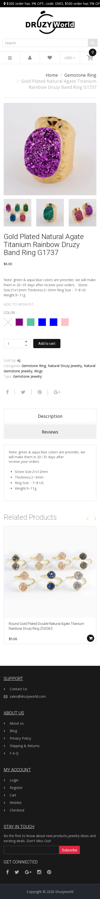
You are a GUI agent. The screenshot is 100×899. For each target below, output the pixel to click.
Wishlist (16, 802)
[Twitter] (22, 392)
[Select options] (90, 638)
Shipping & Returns (25, 745)
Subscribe (69, 850)
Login (14, 780)
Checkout (17, 810)
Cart (13, 795)
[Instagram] (39, 872)
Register (16, 787)
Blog (13, 730)
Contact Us (18, 689)
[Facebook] (7, 392)
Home (52, 75)
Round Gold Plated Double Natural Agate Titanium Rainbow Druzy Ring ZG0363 (46, 626)
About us (17, 723)
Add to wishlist (18, 304)
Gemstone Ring (80, 75)
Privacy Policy (20, 738)
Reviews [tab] (50, 432)
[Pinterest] (49, 872)
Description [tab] (50, 416)
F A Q (14, 753)
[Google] (56, 392)
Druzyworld (64, 891)
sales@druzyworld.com (28, 696)
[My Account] (30, 58)
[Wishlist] (50, 58)
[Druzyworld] (50, 17)
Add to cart (46, 343)
